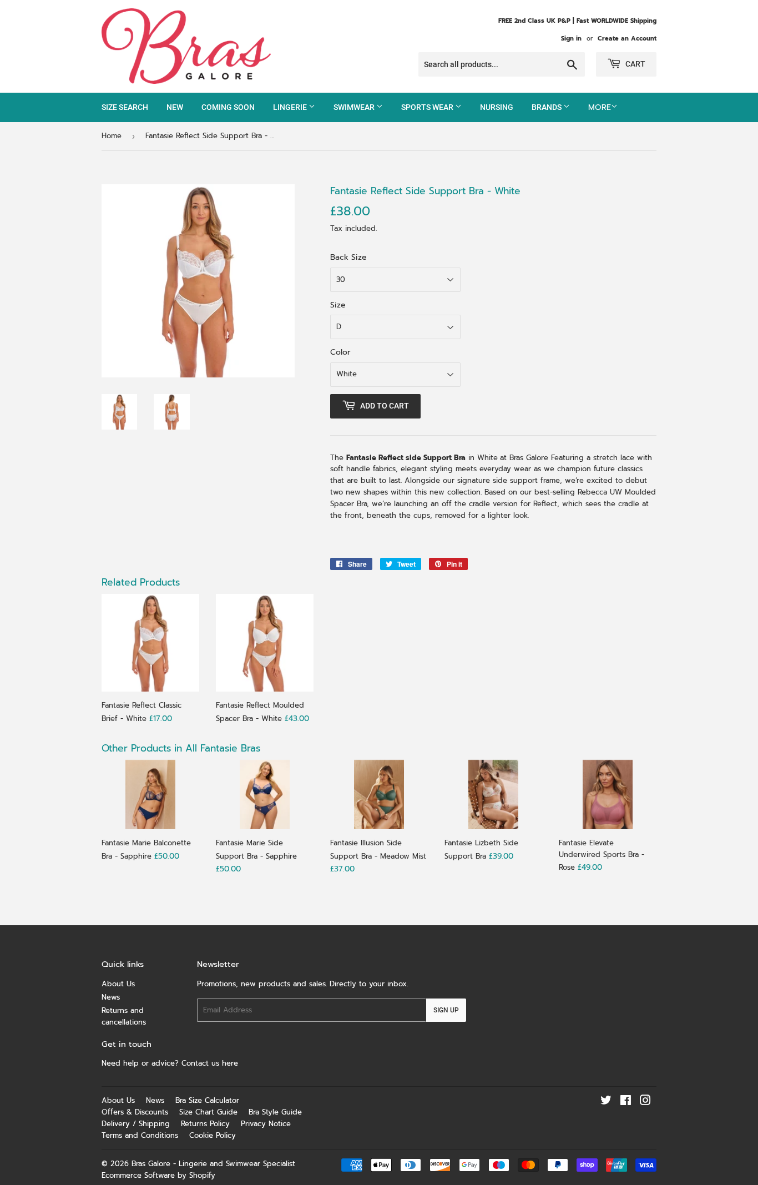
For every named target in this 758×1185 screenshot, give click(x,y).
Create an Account (627, 38)
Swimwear (354, 107)
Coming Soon (228, 107)
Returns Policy (205, 1123)
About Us (118, 984)
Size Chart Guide (208, 1112)
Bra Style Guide (275, 1112)
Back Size (348, 257)
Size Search (125, 107)
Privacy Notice (266, 1123)
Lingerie (291, 107)
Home (112, 135)
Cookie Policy (212, 1135)
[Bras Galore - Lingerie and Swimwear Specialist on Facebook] (625, 1102)
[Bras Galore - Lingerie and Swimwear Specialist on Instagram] (645, 1102)
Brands (547, 107)
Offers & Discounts (135, 1112)
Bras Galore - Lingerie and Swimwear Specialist (213, 1163)
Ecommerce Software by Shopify (158, 1175)
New (174, 107)
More (599, 107)
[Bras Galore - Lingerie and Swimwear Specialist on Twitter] (606, 1102)
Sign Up (446, 1010)
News (111, 997)
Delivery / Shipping (136, 1123)
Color (340, 352)
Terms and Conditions (140, 1135)
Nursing (496, 107)
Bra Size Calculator (207, 1100)
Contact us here (211, 1063)
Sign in (571, 38)
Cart (634, 63)
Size (338, 305)
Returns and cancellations (124, 1016)
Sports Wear (428, 107)
